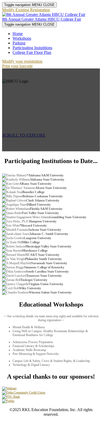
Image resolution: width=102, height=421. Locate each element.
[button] (26, 10)
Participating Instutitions (32, 47)
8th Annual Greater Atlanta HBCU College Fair (41, 19)
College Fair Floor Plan (32, 52)
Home (18, 33)
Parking (19, 43)
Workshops (22, 38)
